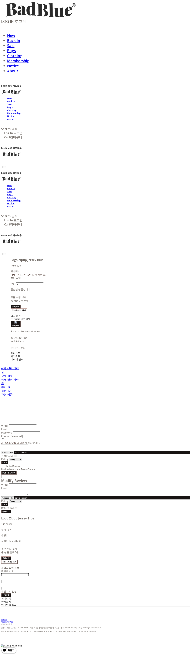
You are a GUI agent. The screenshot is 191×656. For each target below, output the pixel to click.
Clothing (14, 55)
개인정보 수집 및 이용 (12, 442)
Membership (18, 60)
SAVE (4, 462)
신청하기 (6, 595)
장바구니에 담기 (9, 561)
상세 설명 (7, 376)
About (12, 70)
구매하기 (6, 511)
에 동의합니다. (20, 442)
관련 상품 (7, 394)
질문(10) (6, 390)
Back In (13, 40)
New (11, 35)
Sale (10, 45)
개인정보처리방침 (7, 622)
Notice (13, 65)
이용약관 (4, 620)
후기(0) (5, 387)
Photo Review (12, 466)
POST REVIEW (8, 472)
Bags (11, 50)
